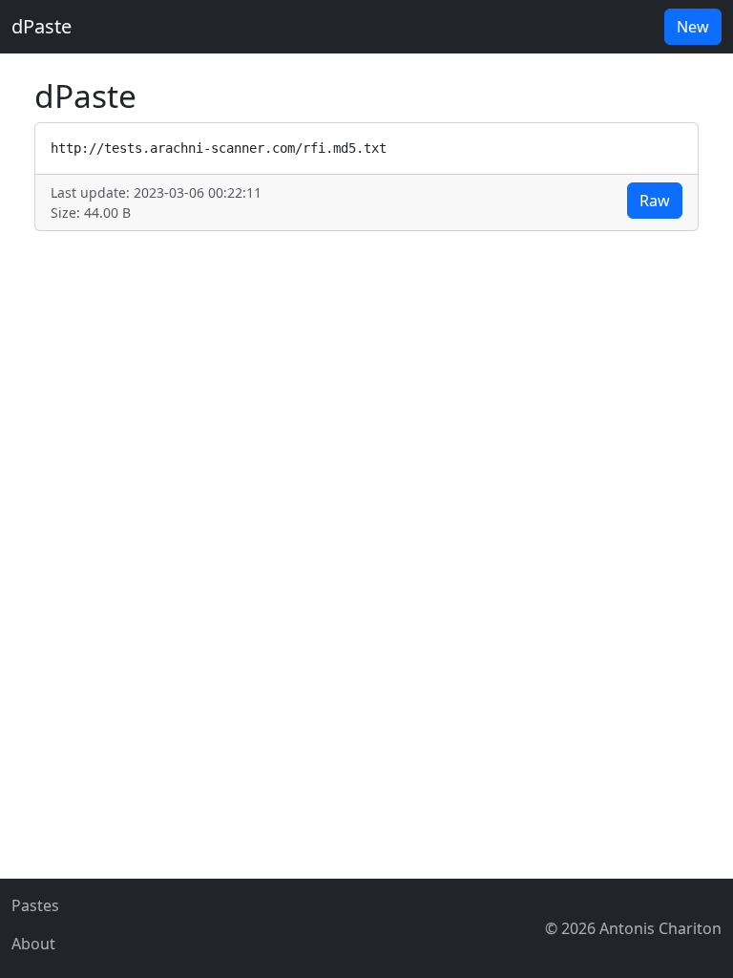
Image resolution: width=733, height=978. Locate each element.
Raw (654, 200)
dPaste (41, 26)
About (33, 943)
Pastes (35, 905)
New (693, 26)
